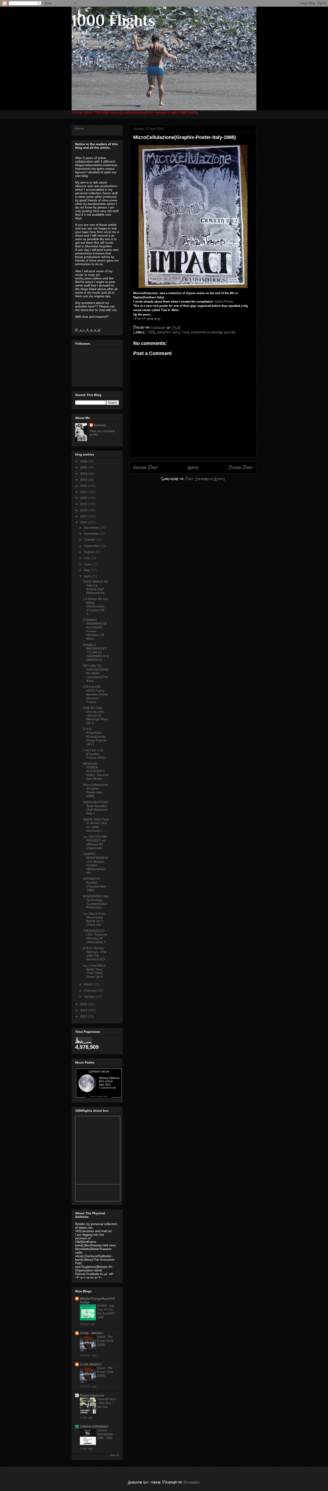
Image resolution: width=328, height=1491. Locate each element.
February (91, 990)
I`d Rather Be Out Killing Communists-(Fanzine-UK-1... (95, 606)
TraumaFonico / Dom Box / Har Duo (106, 1403)
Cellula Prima (223, 301)
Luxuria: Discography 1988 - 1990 (105, 1434)
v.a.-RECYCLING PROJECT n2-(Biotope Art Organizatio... (95, 842)
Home (193, 467)
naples (229, 332)
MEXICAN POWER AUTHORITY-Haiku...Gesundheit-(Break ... (95, 771)
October (90, 539)
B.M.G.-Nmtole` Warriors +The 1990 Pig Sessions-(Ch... (95, 953)
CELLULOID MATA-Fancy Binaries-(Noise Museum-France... (95, 694)
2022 (84, 485)
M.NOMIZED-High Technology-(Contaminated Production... (96, 901)
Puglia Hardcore (92, 1395)
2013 (84, 1016)
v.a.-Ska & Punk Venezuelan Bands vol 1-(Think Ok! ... (94, 919)
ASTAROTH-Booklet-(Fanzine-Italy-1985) (95, 884)
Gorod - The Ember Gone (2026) (105, 1340)
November (92, 533)
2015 (84, 1004)
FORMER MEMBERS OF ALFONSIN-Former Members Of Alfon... (95, 629)
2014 (84, 1010)
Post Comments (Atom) (205, 478)
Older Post (240, 467)
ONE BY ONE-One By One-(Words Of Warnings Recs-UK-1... (96, 715)
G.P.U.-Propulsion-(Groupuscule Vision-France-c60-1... (95, 736)
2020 (84, 498)
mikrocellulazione (206, 332)
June (88, 564)
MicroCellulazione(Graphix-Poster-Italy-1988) (95, 790)
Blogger (191, 1482)
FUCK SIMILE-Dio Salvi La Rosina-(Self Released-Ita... (95, 587)
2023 (84, 479)
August (89, 552)
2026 (84, 461)
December (92, 527)
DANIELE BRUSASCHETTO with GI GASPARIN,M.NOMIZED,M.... (96, 652)
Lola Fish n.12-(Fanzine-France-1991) (94, 753)
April (87, 576)
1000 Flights (113, 20)
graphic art (168, 332)
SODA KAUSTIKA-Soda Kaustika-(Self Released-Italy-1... (96, 807)
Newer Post (145, 467)
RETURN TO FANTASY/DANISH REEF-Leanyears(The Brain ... (95, 673)
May (87, 570)
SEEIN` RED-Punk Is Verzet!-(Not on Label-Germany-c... (96, 825)
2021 (84, 492)
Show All (114, 1455)
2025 (84, 467)
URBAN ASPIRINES (94, 1426)
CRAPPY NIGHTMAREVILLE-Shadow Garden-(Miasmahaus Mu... (95, 863)
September (92, 546)
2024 (84, 473)
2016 (84, 522)
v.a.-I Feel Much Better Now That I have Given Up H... (94, 971)
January (90, 996)
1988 (150, 332)
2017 (84, 516)
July (87, 558)
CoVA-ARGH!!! (91, 1364)
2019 (84, 504)
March (89, 984)
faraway (100, 425)
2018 (84, 510)
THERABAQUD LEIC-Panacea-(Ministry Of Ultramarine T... (95, 936)
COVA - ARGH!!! (92, 1333)
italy (185, 332)
